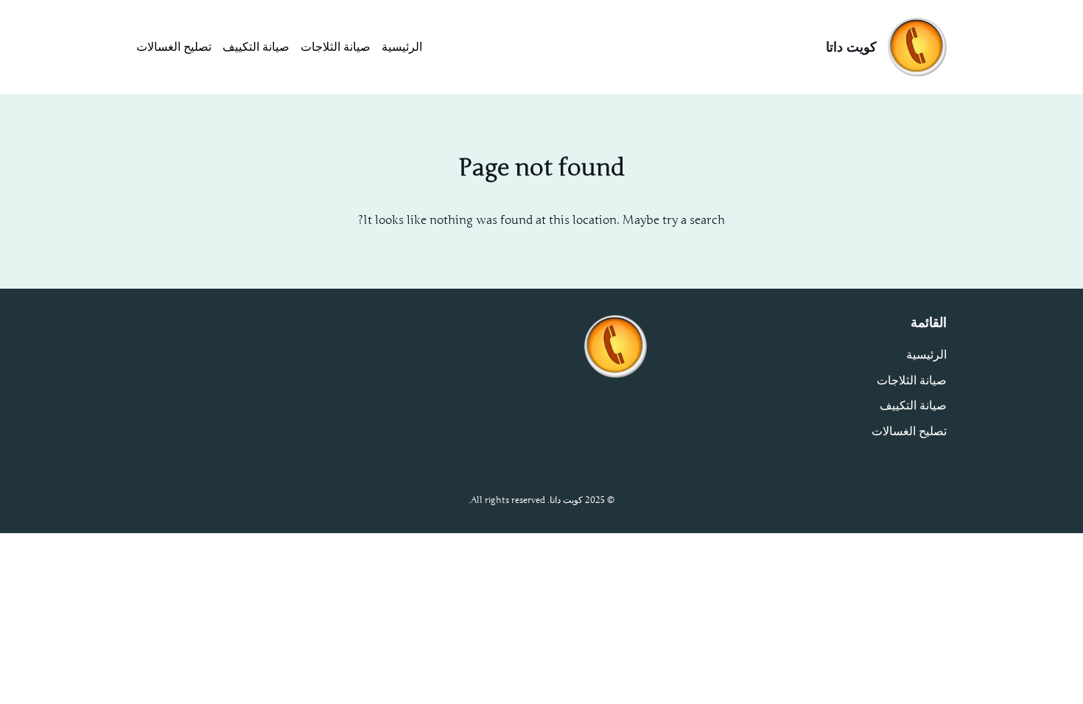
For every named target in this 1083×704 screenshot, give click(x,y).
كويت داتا (851, 47)
